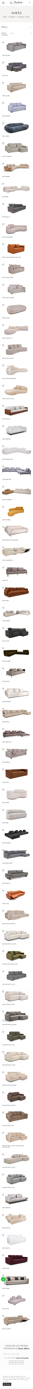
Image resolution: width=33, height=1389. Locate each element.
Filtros (4, 27)
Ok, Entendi (7, 1384)
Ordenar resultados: (4, 34)
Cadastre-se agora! (16, 1362)
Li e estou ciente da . (17, 1358)
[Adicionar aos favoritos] (3, 43)
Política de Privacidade (22, 1358)
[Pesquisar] (29, 3)
